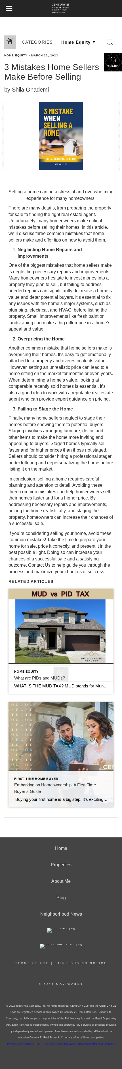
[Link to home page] (61, 8)
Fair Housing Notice (81, 963)
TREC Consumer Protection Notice (56, 1044)
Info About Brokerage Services (97, 1044)
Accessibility (25, 1044)
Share (113, 66)
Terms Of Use (32, 963)
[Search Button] (110, 42)
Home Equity (16, 55)
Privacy (11, 1044)
